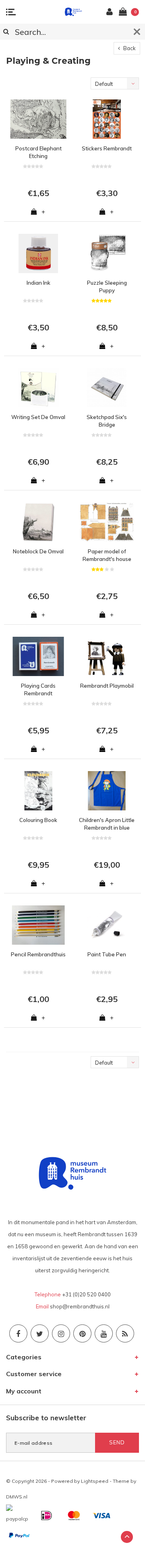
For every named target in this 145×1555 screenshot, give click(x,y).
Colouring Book (38, 820)
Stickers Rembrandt (107, 148)
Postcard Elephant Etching (38, 152)
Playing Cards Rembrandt (38, 689)
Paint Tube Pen (106, 954)
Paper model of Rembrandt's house (107, 555)
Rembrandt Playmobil (107, 685)
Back (129, 48)
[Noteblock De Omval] (38, 522)
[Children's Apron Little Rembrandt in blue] (107, 790)
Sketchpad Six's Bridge (107, 421)
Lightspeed (94, 1481)
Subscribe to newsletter (46, 1417)
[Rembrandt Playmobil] (107, 656)
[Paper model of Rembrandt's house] (107, 522)
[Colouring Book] (38, 790)
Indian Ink (38, 282)
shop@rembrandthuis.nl (80, 1306)
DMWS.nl (16, 1497)
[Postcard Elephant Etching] (38, 119)
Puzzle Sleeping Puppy (107, 286)
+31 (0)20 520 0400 (86, 1294)
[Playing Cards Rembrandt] (38, 656)
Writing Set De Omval (38, 417)
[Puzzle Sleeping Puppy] (107, 253)
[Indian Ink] (38, 253)
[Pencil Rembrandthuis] (38, 925)
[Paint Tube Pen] (107, 925)
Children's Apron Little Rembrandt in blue (107, 824)
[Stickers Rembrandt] (107, 119)
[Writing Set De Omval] (38, 387)
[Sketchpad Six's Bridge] (107, 387)
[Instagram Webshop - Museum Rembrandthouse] (61, 1333)
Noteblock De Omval (38, 551)
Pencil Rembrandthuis (38, 954)
